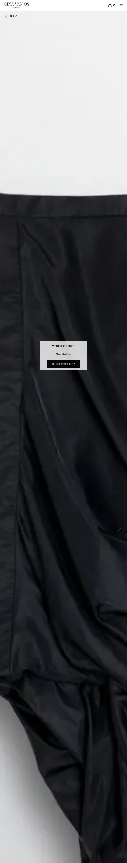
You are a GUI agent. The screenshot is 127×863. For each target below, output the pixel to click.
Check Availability (63, 363)
